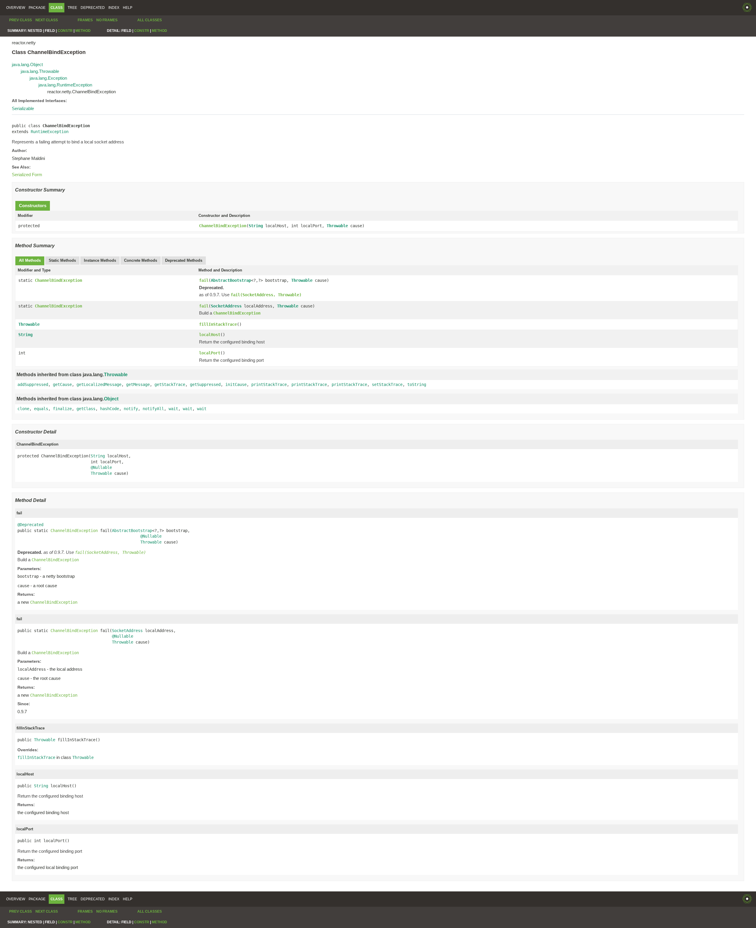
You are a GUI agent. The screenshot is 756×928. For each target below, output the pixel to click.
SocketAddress (226, 306)
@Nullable (101, 467)
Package (37, 8)
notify (131, 408)
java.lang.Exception (48, 78)
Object (111, 398)
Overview (15, 8)
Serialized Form (27, 174)
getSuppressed (205, 384)
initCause (236, 384)
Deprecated (93, 8)
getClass (85, 408)
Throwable (337, 225)
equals (41, 408)
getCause (62, 384)
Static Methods (62, 260)
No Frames (107, 20)
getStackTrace (169, 384)
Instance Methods (100, 260)
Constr (65, 31)
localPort (209, 353)
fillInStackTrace (218, 324)
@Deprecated (30, 524)
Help (127, 8)
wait (173, 408)
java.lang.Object (27, 64)
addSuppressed (32, 384)
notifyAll (153, 408)
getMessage (138, 384)
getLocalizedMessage (98, 384)
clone (23, 408)
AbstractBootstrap (231, 280)
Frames (85, 20)
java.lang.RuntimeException (65, 84)
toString (416, 384)
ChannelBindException (222, 225)
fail (203, 280)
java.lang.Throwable (40, 71)
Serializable (23, 108)
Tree (72, 8)
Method (83, 31)
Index (113, 8)
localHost (209, 334)
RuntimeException (50, 131)
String (256, 225)
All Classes (149, 20)
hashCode (109, 408)
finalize (62, 408)
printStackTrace (269, 384)
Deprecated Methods (183, 260)
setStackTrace (387, 384)
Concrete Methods (140, 260)
